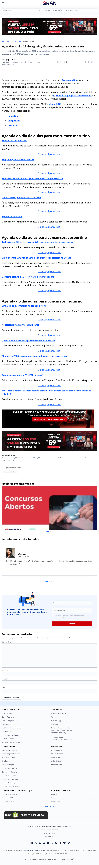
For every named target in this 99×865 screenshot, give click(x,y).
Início (4, 41)
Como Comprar (8, 721)
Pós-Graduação (8, 765)
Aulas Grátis (56, 761)
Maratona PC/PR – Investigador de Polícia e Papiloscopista (32, 178)
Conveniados (7, 731)
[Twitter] (64, 843)
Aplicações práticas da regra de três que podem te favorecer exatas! (38, 242)
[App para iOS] (40, 843)
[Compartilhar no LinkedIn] (88, 62)
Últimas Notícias (14, 41)
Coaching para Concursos (11, 754)
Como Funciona (8, 717)
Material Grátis (57, 754)
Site (3, 688)
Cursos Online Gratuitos (11, 786)
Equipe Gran (10, 60)
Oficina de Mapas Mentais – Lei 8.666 (21, 197)
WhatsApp (57, 721)
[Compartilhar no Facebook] (82, 62)
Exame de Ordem (8, 757)
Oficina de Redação (9, 783)
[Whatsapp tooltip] (56, 843)
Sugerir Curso (56, 765)
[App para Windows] (31, 843)
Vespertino (14, 120)
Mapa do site (49, 837)
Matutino (13, 116)
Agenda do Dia (69, 80)
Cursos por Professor (10, 779)
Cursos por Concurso (10, 768)
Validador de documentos (12, 728)
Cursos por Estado (9, 776)
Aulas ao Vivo (56, 757)
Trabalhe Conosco (9, 739)
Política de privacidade (49, 830)
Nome (5, 670)
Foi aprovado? (62, 738)
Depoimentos (56, 750)
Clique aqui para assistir (49, 154)
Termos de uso (49, 833)
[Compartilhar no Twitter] (85, 62)
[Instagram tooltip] (52, 843)
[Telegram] (68, 843)
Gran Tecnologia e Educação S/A (34, 850)
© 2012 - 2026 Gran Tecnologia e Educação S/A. (49, 826)
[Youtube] (48, 843)
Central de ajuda (59, 713)
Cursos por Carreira (9, 772)
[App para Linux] (36, 843)
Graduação (6, 761)
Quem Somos (7, 713)
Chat (55, 717)
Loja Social (6, 724)
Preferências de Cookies (11, 742)
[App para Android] (44, 843)
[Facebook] (60, 843)
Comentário (7, 642)
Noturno (13, 125)
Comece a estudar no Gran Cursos (49, 419)
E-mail (5, 679)
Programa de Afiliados (10, 735)
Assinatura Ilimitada (9, 750)
